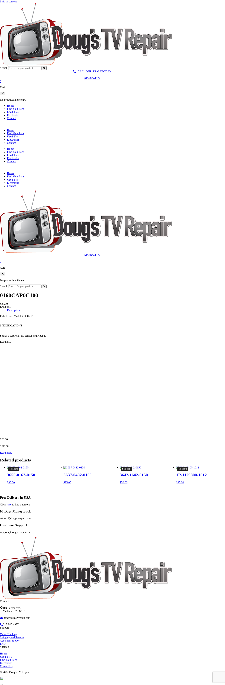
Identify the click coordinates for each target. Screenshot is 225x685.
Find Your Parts (15, 108)
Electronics (13, 115)
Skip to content (8, 1)
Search (4, 67)
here (9, 504)
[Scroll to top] (1, 684)
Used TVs (12, 111)
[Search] (44, 68)
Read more (6, 452)
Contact (11, 118)
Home (10, 105)
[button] (2, 93)
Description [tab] (13, 310)
